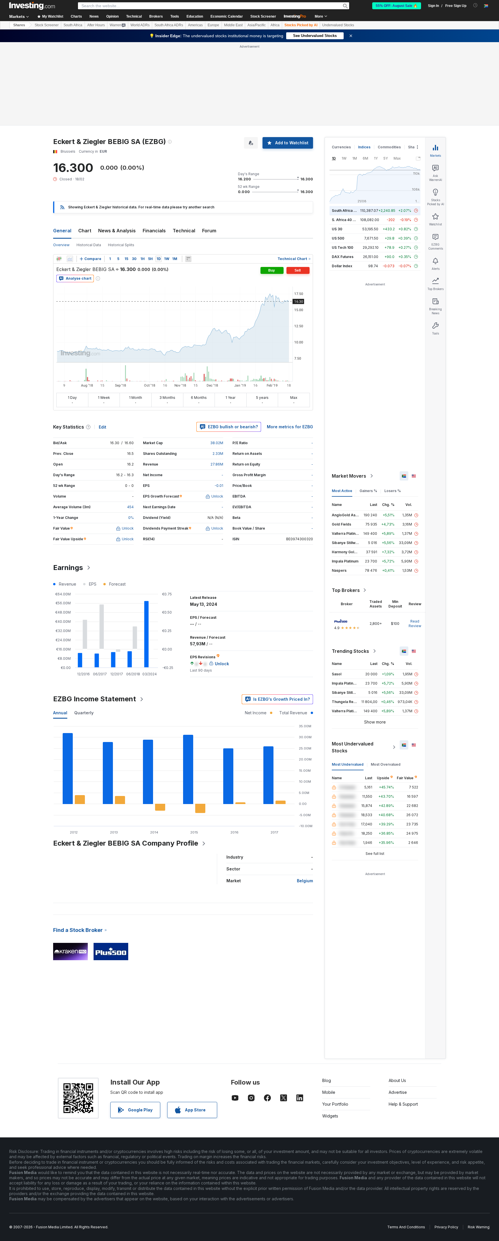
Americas (195, 25)
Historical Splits (121, 245)
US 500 (338, 238)
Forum (209, 230)
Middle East (233, 25)
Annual (60, 712)
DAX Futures (342, 257)
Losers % (392, 491)
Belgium (305, 880)
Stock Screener (263, 16)
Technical (184, 230)
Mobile (328, 1092)
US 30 (337, 229)
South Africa (73, 25)
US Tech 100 (342, 247)
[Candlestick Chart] (59, 259)
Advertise (398, 1092)
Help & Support (403, 1104)
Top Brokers (346, 590)
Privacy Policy (446, 1227)
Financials (154, 230)
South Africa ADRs (168, 25)
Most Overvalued (386, 764)
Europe (213, 25)
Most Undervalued (348, 764)
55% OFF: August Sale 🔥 (397, 6)
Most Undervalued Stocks (352, 747)
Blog (326, 1080)
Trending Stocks (350, 651)
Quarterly (84, 712)
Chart (84, 230)
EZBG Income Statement (94, 699)
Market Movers (349, 476)
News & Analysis (117, 230)
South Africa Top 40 (349, 210)
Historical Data (89, 245)
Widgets (330, 1115)
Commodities (389, 147)
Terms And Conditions (406, 1227)
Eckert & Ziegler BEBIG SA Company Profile (125, 843)
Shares (19, 25)
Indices (364, 147)
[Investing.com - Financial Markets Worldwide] (32, 6)
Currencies (341, 147)
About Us (397, 1080)
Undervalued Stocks (338, 25)
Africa (275, 25)
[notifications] (475, 5)
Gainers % (368, 491)
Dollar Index (342, 266)
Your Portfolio (335, 1104)
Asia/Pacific (256, 25)
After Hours (96, 25)
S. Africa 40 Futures (349, 220)
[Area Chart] (70, 259)
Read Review (415, 623)
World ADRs (140, 25)
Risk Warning (478, 1227)
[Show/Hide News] (188, 259)
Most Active (342, 491)
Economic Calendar (227, 16)
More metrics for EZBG (290, 426)
